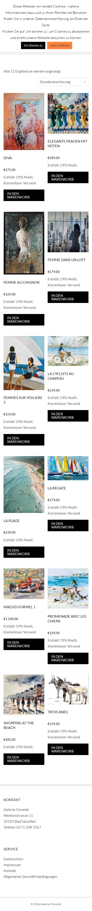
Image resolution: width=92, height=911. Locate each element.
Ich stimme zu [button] (33, 45)
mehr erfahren (59, 45)
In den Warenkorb (18, 195)
